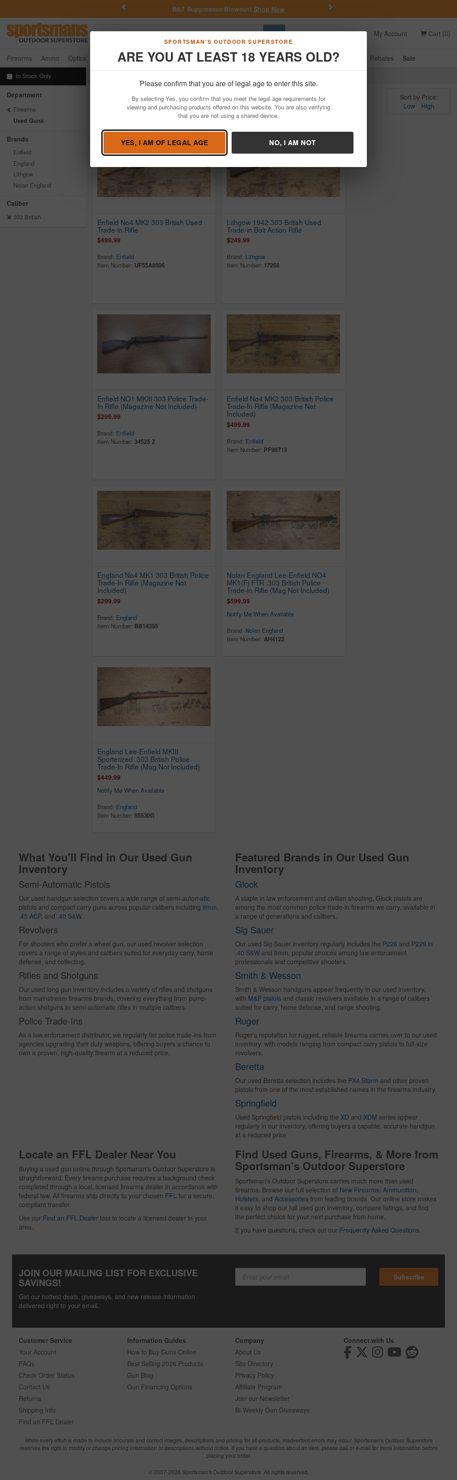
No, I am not (292, 142)
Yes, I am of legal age (164, 142)
